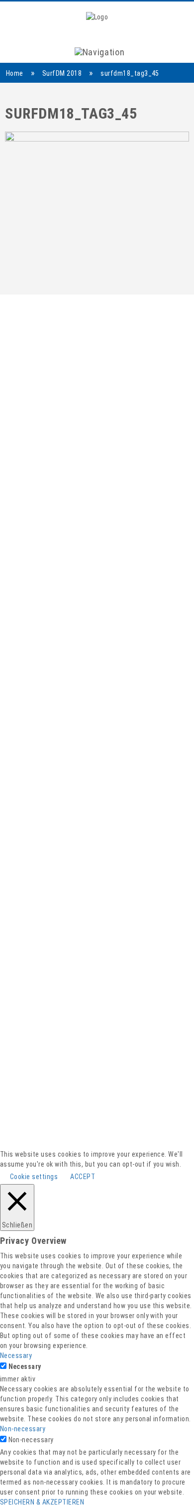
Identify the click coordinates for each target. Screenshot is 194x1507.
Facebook (97, 1055)
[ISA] (81, 646)
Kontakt (97, 1143)
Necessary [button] (16, 1355)
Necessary (24, 1366)
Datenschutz (97, 1200)
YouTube (97, 1066)
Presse (97, 1132)
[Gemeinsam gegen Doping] (164, 690)
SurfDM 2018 (62, 73)
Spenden (97, 1155)
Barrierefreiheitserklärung (97, 1178)
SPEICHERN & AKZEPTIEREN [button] (42, 1502)
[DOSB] (159, 646)
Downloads (97, 1166)
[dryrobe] (38, 646)
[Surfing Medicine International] (54, 690)
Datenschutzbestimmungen (123, 562)
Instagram (96, 1078)
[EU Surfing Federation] (55, 739)
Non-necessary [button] (22, 1429)
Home (14, 73)
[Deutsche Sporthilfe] (119, 646)
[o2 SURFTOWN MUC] (141, 739)
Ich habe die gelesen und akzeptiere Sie (92, 567)
